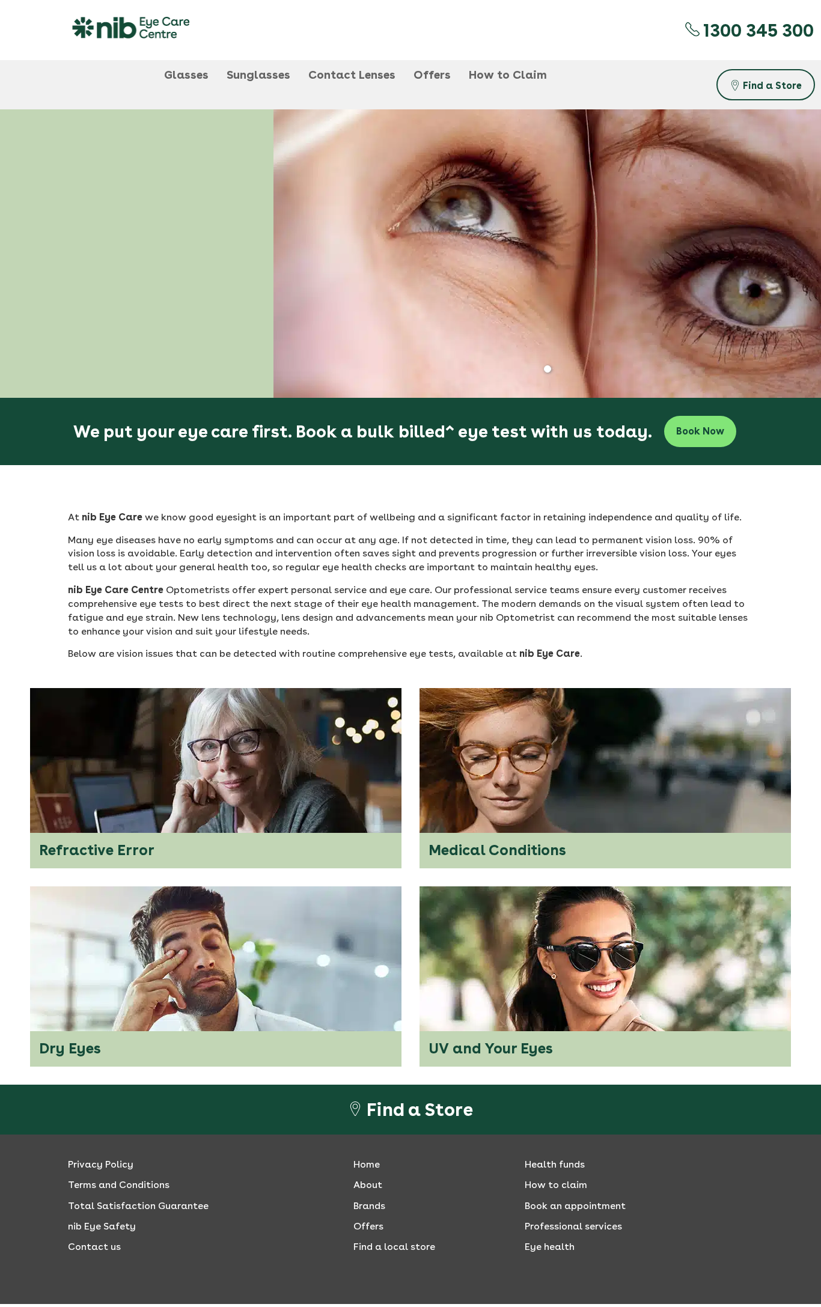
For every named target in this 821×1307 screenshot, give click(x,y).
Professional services (573, 1226)
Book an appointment (575, 1205)
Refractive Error (96, 850)
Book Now (700, 431)
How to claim (556, 1184)
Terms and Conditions (118, 1184)
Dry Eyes (70, 1048)
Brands (369, 1205)
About (367, 1184)
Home (366, 1164)
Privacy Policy (100, 1164)
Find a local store (394, 1246)
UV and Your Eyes (491, 1048)
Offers (368, 1226)
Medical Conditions (497, 850)
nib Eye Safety (102, 1226)
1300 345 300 (757, 30)
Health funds (555, 1164)
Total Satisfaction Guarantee (138, 1205)
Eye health (550, 1246)
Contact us (94, 1246)
